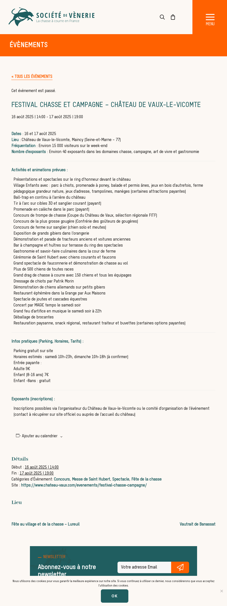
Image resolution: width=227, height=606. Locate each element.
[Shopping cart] (170, 17)
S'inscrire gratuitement (180, 567)
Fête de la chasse (146, 479)
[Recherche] (159, 17)
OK (115, 596)
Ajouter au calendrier (39, 436)
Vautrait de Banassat (197, 524)
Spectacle (120, 479)
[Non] (221, 591)
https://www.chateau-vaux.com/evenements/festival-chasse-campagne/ (84, 485)
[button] (32, 77)
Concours (62, 479)
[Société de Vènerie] (52, 17)
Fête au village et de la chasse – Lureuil (46, 524)
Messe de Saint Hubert (91, 479)
